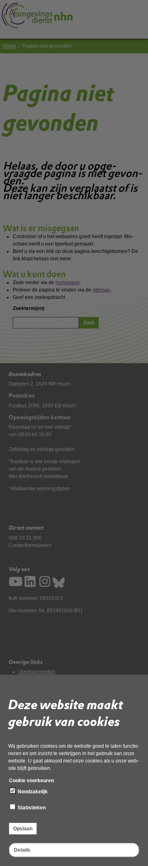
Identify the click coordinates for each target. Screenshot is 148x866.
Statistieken (31, 808)
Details (22, 850)
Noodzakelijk (32, 792)
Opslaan (22, 829)
